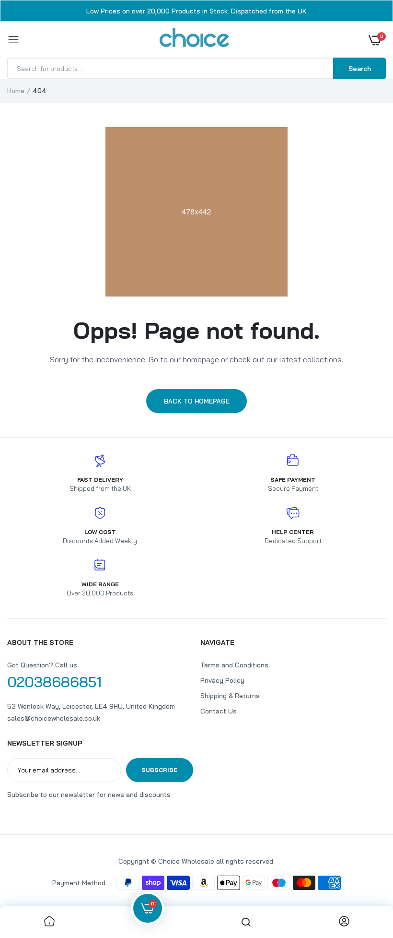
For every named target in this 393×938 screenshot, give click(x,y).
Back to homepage (197, 401)
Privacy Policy (222, 680)
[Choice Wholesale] (194, 39)
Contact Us (218, 711)
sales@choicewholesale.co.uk (53, 718)
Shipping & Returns (230, 695)
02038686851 (54, 682)
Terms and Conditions (234, 665)
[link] (49, 921)
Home (15, 90)
